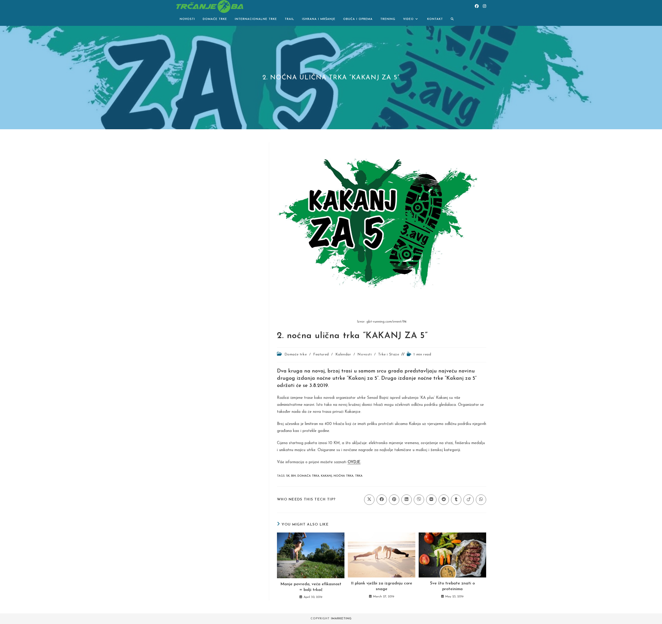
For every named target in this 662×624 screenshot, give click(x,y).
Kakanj (326, 476)
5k (288, 476)
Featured (321, 354)
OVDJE (354, 462)
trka (359, 476)
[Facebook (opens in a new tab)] (477, 6)
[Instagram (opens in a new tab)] (484, 6)
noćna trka (343, 476)
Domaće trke (295, 354)
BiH (293, 476)
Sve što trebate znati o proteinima (452, 586)
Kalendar (343, 354)
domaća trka (308, 476)
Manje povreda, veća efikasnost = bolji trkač (310, 587)
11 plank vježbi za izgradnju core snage (381, 586)
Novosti (364, 354)
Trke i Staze (388, 354)
